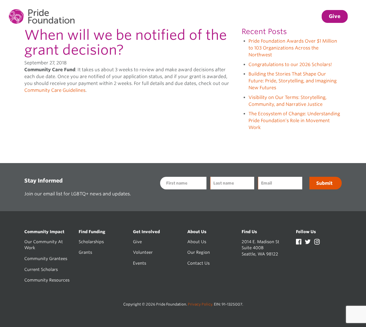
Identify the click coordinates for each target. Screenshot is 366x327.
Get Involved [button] (264, 16)
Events (139, 263)
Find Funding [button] (222, 16)
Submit (324, 183)
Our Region (198, 252)
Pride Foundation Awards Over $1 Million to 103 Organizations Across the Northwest (292, 48)
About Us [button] (303, 16)
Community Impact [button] (171, 16)
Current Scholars (41, 269)
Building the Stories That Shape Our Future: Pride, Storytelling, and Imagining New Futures (292, 80)
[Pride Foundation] (42, 16)
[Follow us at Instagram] (317, 242)
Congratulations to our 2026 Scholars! (290, 64)
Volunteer (143, 252)
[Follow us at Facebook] (299, 242)
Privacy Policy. (200, 304)
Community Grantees (45, 258)
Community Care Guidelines (54, 90)
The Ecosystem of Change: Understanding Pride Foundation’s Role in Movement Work (294, 120)
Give (137, 241)
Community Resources (46, 280)
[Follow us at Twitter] (308, 242)
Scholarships (91, 241)
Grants (85, 252)
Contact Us (198, 263)
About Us (196, 241)
